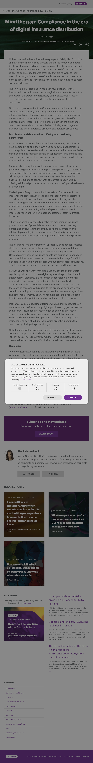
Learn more (26, 379)
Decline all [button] (52, 397)
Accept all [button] (73, 397)
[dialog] (46, 381)
